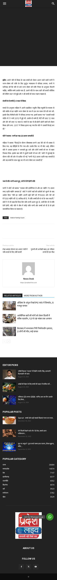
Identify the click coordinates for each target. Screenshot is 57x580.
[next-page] (8, 341)
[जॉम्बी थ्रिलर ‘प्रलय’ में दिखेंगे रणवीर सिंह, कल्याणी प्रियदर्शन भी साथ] (9, 374)
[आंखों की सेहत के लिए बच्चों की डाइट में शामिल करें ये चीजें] (9, 387)
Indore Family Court (17, 218)
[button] (4, 3)
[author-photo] (28, 275)
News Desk (28, 278)
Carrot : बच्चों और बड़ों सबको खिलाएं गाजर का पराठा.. (36, 418)
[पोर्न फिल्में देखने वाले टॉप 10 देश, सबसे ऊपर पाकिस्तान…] (9, 433)
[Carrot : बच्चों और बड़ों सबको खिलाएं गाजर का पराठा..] (9, 420)
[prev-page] (4, 341)
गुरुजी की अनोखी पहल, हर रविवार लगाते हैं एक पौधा (42, 250)
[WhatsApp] (23, 233)
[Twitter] (11, 233)
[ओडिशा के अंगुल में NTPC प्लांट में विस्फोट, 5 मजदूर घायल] (9, 305)
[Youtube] (35, 566)
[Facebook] (5, 233)
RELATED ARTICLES (12, 296)
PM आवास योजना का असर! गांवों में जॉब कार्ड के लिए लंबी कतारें (15, 250)
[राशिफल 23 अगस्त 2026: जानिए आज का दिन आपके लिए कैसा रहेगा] (9, 400)
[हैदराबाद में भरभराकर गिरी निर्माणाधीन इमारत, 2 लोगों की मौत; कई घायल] (9, 331)
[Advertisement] (28, 37)
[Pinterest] (17, 233)
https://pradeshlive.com (28, 283)
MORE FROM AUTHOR (33, 296)
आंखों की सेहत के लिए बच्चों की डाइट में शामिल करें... (34, 384)
